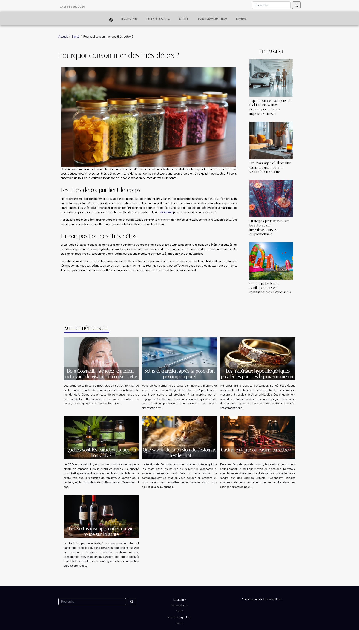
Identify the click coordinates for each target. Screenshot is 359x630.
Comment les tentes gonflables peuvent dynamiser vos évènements (270, 287)
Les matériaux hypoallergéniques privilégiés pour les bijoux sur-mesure (257, 373)
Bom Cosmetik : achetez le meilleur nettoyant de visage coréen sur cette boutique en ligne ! (101, 376)
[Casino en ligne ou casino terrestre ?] (257, 438)
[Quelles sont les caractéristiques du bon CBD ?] (101, 438)
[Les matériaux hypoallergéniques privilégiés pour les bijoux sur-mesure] (257, 358)
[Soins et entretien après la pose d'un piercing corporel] (179, 359)
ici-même (166, 212)
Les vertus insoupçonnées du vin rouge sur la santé (101, 531)
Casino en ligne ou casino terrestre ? (256, 450)
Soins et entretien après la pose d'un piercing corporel (179, 373)
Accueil (63, 37)
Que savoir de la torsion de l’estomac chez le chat (179, 452)
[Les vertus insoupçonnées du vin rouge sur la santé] (101, 516)
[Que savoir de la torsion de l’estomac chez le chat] (179, 438)
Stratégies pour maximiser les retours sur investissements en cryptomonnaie (269, 227)
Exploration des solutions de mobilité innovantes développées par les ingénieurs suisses (270, 107)
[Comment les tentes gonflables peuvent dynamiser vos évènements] (271, 261)
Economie (129, 19)
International (158, 19)
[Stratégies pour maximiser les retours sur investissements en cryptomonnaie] (271, 198)
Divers (241, 19)
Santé (183, 19)
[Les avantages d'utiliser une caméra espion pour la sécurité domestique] (271, 140)
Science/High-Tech (212, 19)
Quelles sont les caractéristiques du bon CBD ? (101, 452)
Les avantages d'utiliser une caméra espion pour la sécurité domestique (270, 167)
